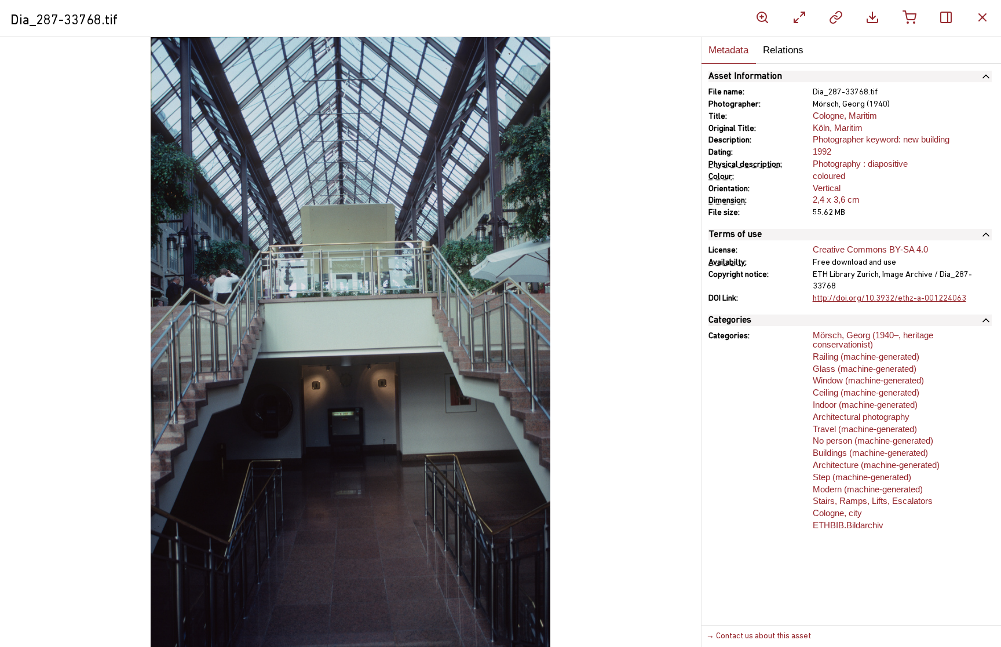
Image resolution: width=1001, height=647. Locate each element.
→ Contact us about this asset (758, 636)
